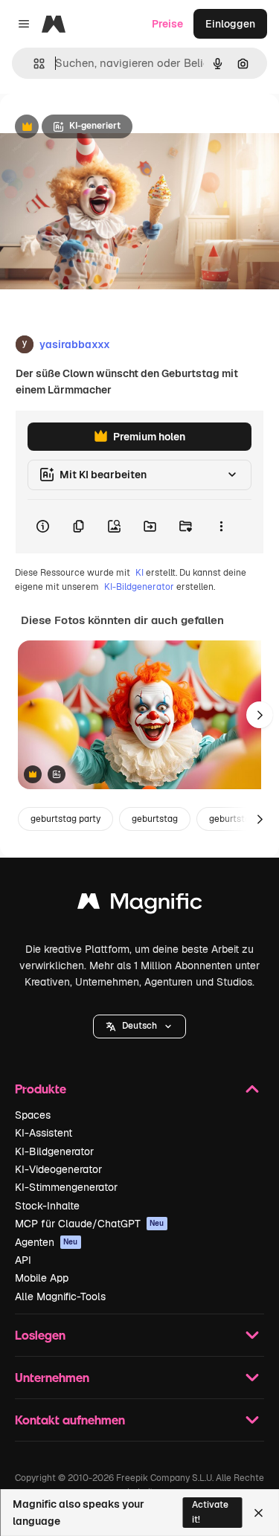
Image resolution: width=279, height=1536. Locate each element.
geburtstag (155, 819)
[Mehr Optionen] (221, 527)
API (23, 1260)
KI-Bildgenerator (139, 587)
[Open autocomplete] (33, 63)
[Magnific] (139, 904)
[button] (139, 1026)
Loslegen (40, 1335)
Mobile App (41, 1278)
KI (139, 573)
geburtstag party (65, 819)
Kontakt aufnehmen (70, 1419)
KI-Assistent (43, 1133)
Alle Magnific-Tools (60, 1296)
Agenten (46, 1242)
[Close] (258, 1513)
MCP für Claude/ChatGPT (89, 1223)
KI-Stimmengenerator (66, 1187)
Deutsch (139, 1026)
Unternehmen (52, 1377)
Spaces (33, 1115)
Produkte (40, 1088)
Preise (167, 23)
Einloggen (230, 23)
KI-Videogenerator (58, 1169)
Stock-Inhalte (47, 1205)
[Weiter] (259, 714)
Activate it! (210, 1512)
